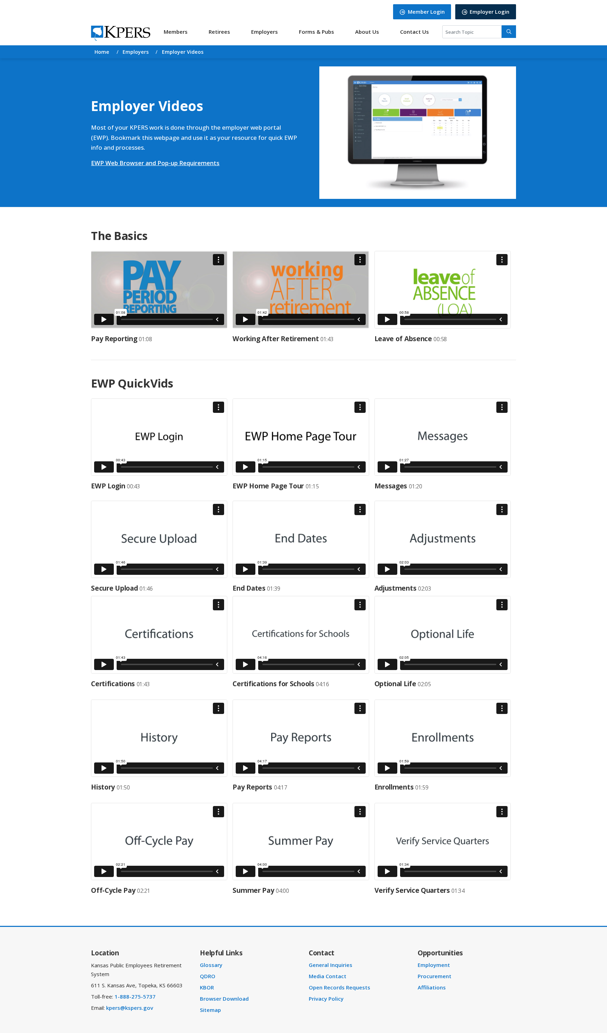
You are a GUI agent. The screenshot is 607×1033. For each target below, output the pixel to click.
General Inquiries (333, 964)
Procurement (436, 976)
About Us (367, 31)
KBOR (209, 987)
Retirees (219, 31)
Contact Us (414, 31)
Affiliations (433, 987)
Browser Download (226, 998)
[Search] (509, 31)
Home (101, 51)
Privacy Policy (328, 998)
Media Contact (330, 976)
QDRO (210, 976)
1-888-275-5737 (135, 996)
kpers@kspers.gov (129, 1007)
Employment (435, 964)
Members (176, 31)
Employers (264, 31)
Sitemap (212, 1009)
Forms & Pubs (316, 31)
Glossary (213, 964)
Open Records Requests (342, 987)
